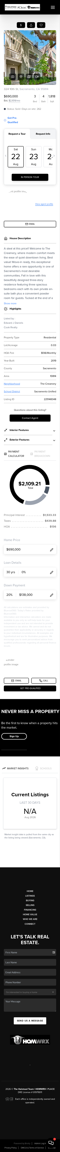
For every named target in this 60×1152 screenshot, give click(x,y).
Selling (30, 905)
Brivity (27, 1143)
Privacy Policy (10, 1148)
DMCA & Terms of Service (32, 1148)
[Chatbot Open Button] (51, 1143)
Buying (30, 900)
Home (30, 891)
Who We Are (30, 919)
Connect (30, 924)
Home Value (30, 914)
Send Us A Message (30, 1020)
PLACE (51, 1089)
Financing (30, 909)
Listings (30, 895)
